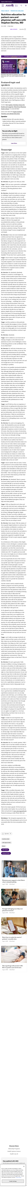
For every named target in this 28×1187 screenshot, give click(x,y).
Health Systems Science (14, 1151)
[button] (14, 1)
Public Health (5, 10)
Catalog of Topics (6, 853)
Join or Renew (16, 5)
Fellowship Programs (14, 1149)
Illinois (3, 846)
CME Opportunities (6, 842)
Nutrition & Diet (5, 839)
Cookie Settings (13, 1181)
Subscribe (21, 29)
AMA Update (13, 29)
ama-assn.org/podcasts (19, 811)
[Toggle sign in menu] (26, 5)
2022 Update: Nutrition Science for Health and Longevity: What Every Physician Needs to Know (13, 107)
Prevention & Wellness (17, 10)
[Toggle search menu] (21, 5)
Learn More (14, 143)
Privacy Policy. (18, 1177)
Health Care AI (14, 1154)
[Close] (24, 1166)
